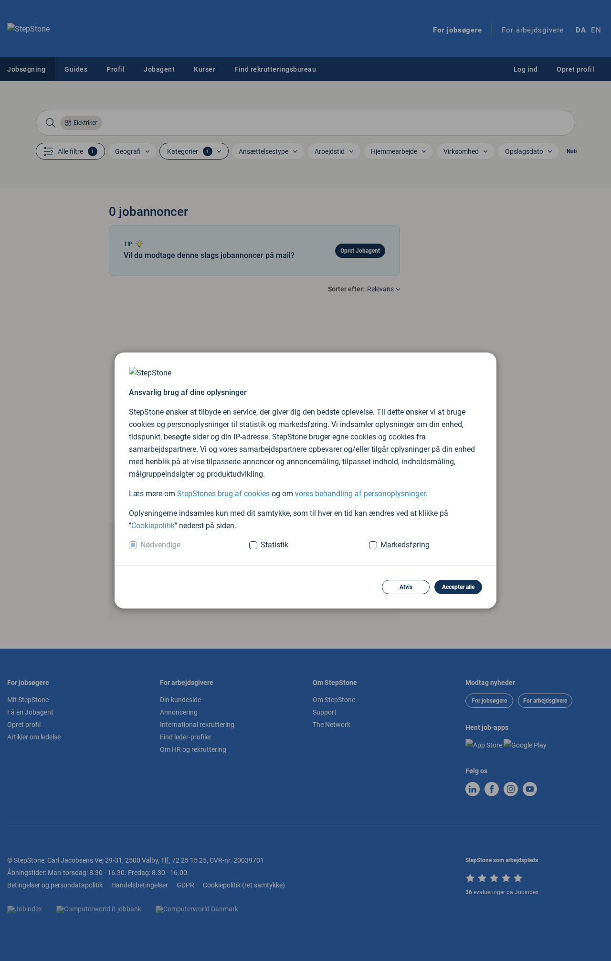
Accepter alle (458, 587)
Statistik (274, 544)
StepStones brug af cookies (223, 493)
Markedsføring (405, 544)
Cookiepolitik (153, 525)
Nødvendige (160, 544)
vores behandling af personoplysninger (360, 493)
